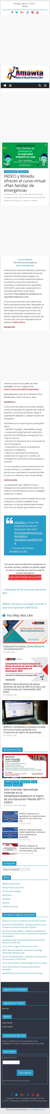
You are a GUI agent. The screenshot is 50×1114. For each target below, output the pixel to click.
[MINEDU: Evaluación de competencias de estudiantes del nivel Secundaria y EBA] (10, 845)
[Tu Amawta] (5, 85)
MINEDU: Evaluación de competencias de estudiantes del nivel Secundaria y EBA (32, 848)
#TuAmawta (21, 532)
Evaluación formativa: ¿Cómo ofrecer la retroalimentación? (23, 648)
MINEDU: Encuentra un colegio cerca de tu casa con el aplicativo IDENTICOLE (24, 605)
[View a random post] (45, 85)
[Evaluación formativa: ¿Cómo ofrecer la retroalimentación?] (25, 621)
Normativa (6, 899)
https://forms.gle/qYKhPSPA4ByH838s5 (21, 389)
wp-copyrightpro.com (36, 1109)
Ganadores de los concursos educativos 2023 (24, 591)
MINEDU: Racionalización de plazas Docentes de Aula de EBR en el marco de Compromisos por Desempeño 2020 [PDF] (24, 688)
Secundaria (18, 785)
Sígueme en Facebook (15, 989)
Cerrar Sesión (7, 1026)
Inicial (34, 782)
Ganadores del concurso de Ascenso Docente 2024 (22, 973)
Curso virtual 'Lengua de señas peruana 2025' (20, 946)
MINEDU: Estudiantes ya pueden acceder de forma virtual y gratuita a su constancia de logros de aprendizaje (24, 729)
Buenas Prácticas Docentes (13, 887)
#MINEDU (20, 522)
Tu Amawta (33, 201)
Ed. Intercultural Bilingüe (11, 891)
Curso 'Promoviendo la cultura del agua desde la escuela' (24, 963)
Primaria (8, 785)
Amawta (25, 194)
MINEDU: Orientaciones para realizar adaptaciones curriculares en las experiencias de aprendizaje (32, 833)
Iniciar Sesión (7, 1023)
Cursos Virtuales (10, 172)
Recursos (5, 903)
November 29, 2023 (18, 551)
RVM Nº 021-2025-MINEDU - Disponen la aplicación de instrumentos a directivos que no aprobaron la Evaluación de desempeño (24, 933)
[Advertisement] (25, 40)
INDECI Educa (19, 322)
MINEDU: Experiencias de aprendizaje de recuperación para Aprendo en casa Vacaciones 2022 (32, 817)
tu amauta (24, 201)
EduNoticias (23, 172)
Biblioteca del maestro (11, 884)
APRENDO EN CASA (11, 782)
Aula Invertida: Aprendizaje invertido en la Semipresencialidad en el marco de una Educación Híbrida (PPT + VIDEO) (24, 795)
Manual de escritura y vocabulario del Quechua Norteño (24, 921)
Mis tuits (5, 1008)
